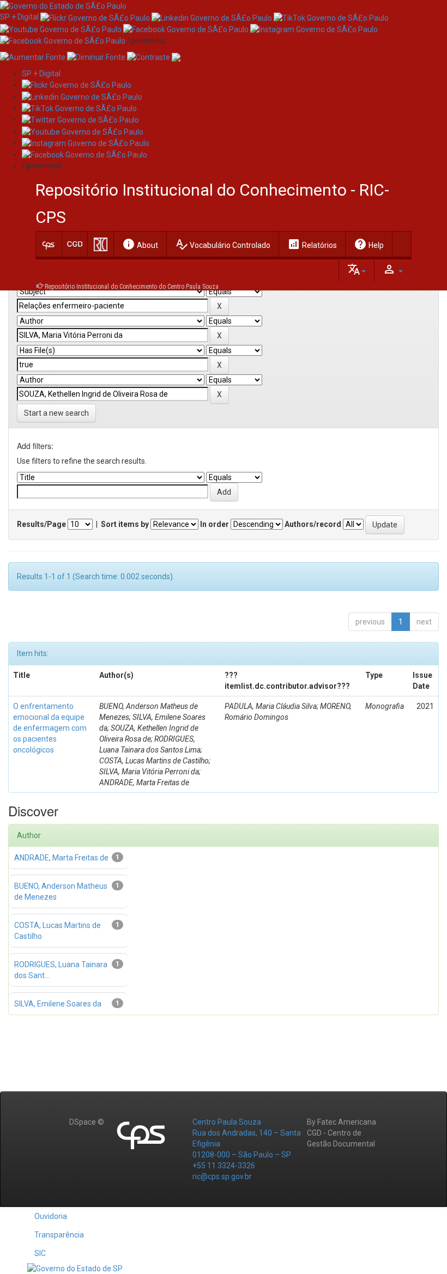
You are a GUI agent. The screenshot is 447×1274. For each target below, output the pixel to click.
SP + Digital (19, 17)
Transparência (59, 1234)
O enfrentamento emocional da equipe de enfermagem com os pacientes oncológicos (50, 728)
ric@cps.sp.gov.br (222, 1176)
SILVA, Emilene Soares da (57, 1003)
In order (214, 524)
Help (369, 244)
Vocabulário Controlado (222, 244)
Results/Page (41, 524)
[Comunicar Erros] (176, 56)
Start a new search (56, 413)
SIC (40, 1253)
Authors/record (313, 524)
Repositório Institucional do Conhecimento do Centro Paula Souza (132, 286)
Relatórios (312, 244)
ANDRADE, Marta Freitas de (61, 857)
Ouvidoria (50, 1216)
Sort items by (125, 524)
